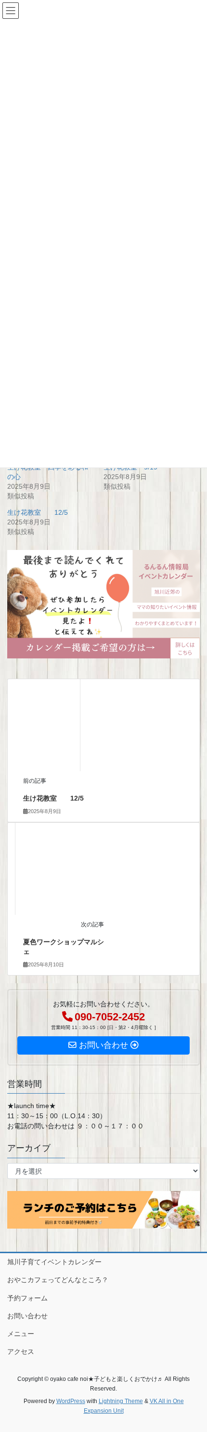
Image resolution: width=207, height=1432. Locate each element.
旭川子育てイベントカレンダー (54, 1262)
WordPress (70, 1401)
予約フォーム (27, 1298)
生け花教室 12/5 (37, 512)
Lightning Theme (121, 1401)
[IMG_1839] (103, 603)
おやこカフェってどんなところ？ (57, 1280)
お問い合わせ (27, 1316)
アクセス (20, 1351)
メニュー (20, 1334)
